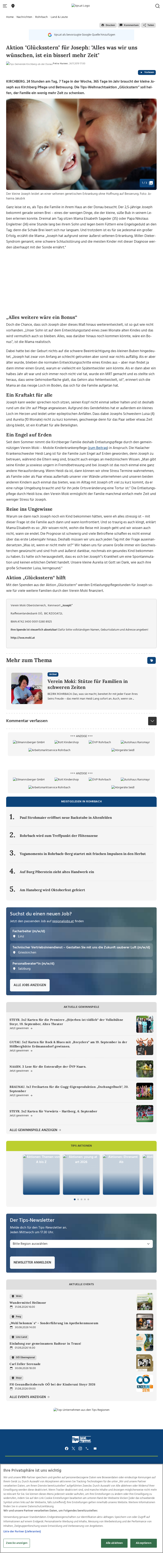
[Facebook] (66, 1448)
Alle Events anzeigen (28, 1397)
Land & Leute (59, 17)
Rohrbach (41, 17)
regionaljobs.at (63, 921)
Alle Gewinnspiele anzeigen (34, 1130)
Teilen (151, 25)
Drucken (110, 25)
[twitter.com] (73, 1448)
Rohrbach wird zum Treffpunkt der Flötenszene (59, 835)
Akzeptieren (143, 1543)
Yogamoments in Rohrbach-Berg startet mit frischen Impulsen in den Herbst (83, 854)
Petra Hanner (60, 64)
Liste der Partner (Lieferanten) (22, 1531)
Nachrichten (24, 17)
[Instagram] (80, 1448)
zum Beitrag (98, 448)
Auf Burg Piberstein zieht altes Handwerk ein (57, 872)
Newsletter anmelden (32, 1262)
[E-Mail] (95, 1448)
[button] (6, 6)
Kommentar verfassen (27, 721)
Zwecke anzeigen (16, 1543)
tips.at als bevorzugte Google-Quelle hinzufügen (84, 34)
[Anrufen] (87, 1448)
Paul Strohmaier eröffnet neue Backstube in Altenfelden (66, 817)
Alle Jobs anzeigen (30, 985)
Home (10, 17)
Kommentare (131, 25)
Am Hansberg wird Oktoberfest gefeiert (52, 890)
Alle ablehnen (114, 1543)
